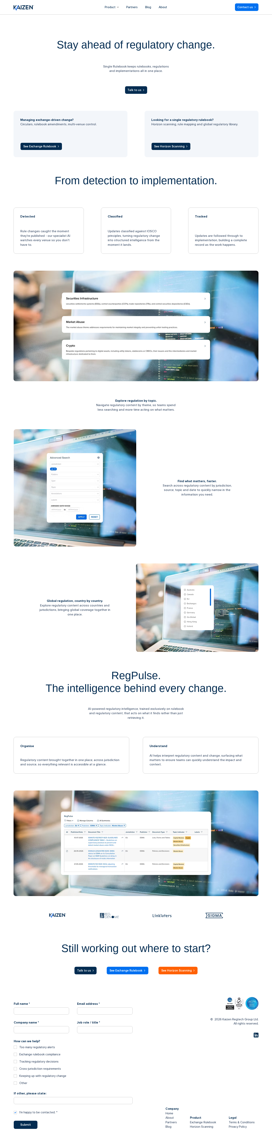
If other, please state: (30, 1093)
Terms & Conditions (242, 1122)
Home (169, 1113)
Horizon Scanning (201, 1126)
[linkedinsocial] (256, 1035)
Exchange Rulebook (203, 1122)
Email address (88, 1004)
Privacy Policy (238, 1126)
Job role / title (88, 1023)
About (169, 1118)
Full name (22, 1004)
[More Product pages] (118, 7)
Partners (171, 1122)
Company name (26, 1023)
